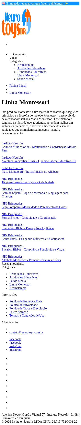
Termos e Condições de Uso (26, 315)
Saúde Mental (25, 79)
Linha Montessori (28, 75)
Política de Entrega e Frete (25, 301)
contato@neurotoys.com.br (26, 332)
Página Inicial (17, 85)
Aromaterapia (25, 64)
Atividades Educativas (31, 68)
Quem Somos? (18, 312)
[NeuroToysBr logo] (16, 37)
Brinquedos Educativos (31, 71)
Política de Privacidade (23, 305)
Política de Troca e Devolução (28, 308)
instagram (15, 346)
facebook (15, 339)
